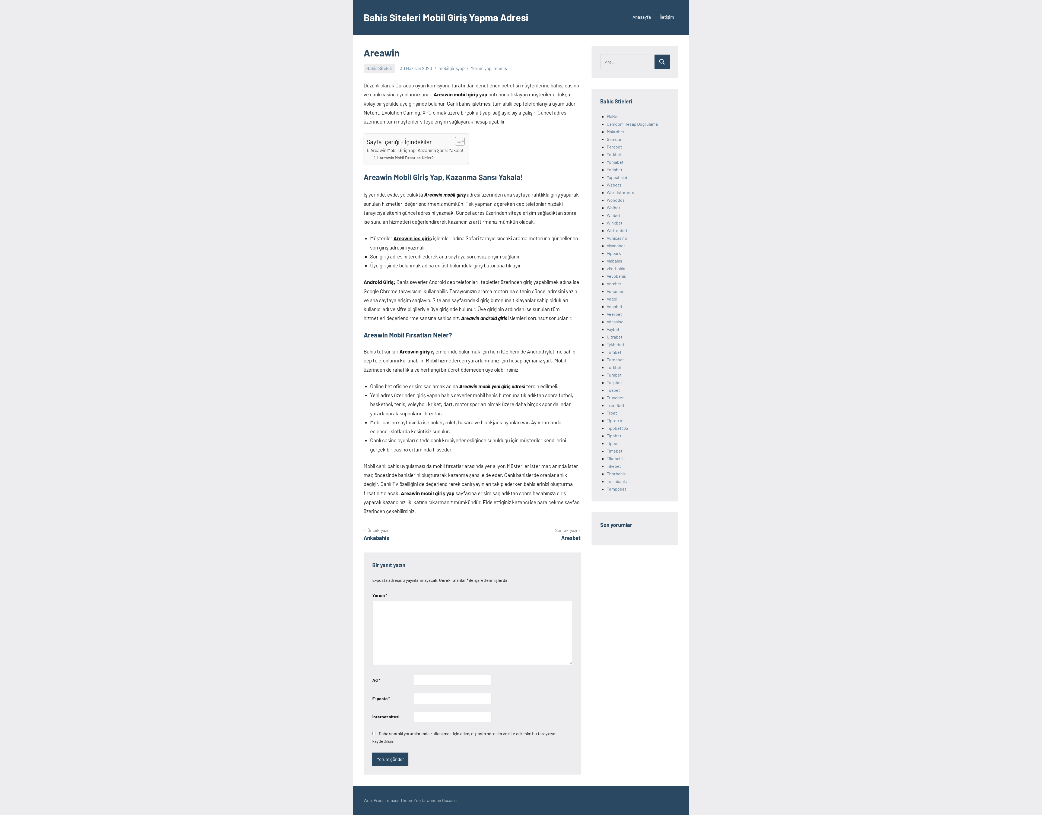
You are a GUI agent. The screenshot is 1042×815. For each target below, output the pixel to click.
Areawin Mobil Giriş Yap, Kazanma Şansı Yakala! (416, 150)
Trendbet (615, 405)
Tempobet (616, 488)
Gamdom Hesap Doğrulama (632, 124)
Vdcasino (615, 321)
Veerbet (614, 314)
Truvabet (615, 397)
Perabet (614, 146)
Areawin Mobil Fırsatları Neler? (407, 157)
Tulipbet (614, 382)
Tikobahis (616, 458)
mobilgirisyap (452, 68)
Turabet (614, 374)
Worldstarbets (620, 192)
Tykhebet (615, 344)
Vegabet (614, 306)
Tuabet (613, 390)
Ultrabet (614, 336)
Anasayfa (642, 17)
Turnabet (615, 359)
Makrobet (616, 131)
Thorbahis (616, 473)
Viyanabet (616, 245)
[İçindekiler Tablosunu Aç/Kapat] (457, 141)
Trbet (612, 412)
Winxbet (614, 222)
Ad (376, 680)
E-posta (381, 698)
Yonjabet (615, 162)
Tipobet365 (617, 428)
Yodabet (614, 169)
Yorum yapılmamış (489, 68)
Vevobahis (616, 276)
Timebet (614, 450)
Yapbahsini (617, 177)
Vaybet (613, 329)
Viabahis (614, 260)
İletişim (667, 17)
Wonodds (616, 200)
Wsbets (614, 184)
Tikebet (614, 466)
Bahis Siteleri (379, 68)
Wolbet (613, 207)
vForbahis (616, 268)
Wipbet (613, 215)
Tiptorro (614, 420)
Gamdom (615, 139)
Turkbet (614, 367)
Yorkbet (614, 154)
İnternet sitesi (385, 716)
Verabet (614, 283)
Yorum (379, 595)
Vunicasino (617, 238)
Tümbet (614, 352)
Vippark (614, 253)
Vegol (612, 298)
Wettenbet (617, 230)
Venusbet (616, 291)
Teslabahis (617, 481)
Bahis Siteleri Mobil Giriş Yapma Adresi (446, 17)
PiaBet (613, 116)
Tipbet (613, 443)
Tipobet (614, 435)
